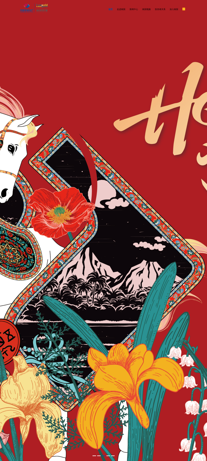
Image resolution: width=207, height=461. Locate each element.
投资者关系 (160, 9)
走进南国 (121, 9)
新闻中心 (134, 9)
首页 (110, 9)
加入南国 (174, 9)
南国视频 (146, 9)
